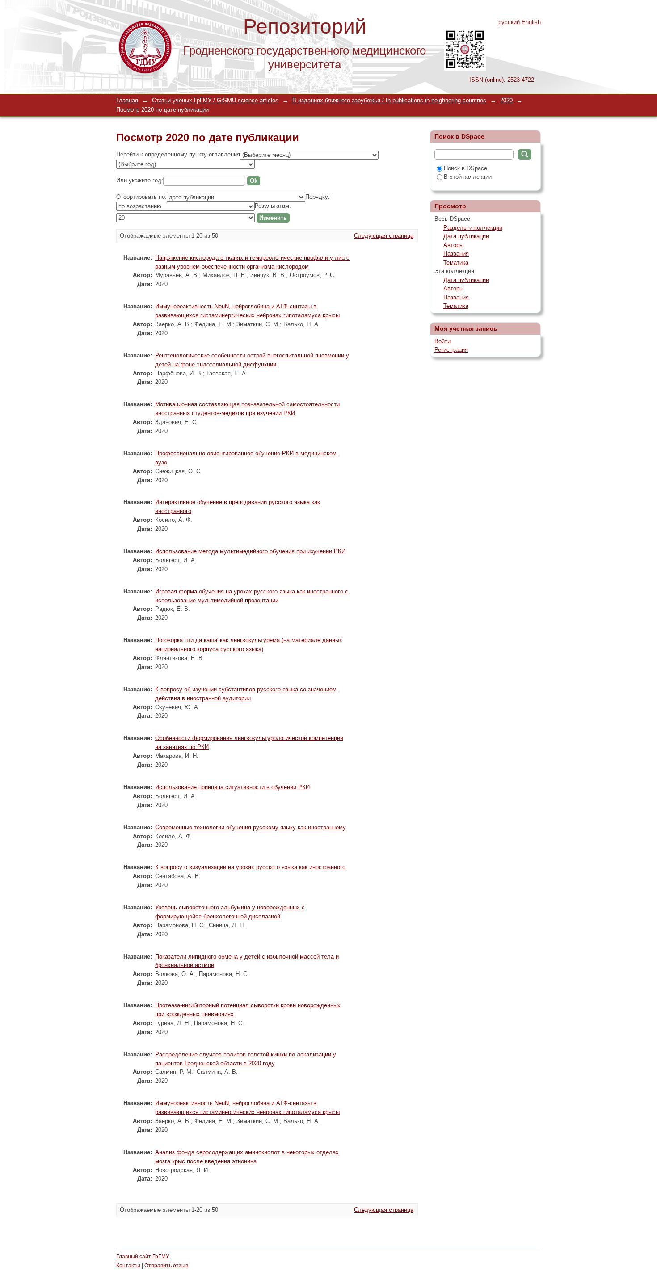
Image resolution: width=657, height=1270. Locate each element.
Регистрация (451, 349)
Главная (127, 100)
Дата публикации (466, 236)
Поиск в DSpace (465, 168)
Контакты (128, 1265)
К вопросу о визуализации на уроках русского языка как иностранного (250, 867)
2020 (506, 100)
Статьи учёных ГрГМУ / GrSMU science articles (215, 100)
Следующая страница (383, 235)
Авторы (453, 245)
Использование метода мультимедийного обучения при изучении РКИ (250, 551)
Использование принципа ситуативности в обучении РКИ (232, 787)
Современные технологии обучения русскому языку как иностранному (250, 827)
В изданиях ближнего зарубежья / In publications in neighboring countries (389, 100)
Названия (456, 253)
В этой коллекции (468, 176)
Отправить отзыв (166, 1265)
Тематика (455, 262)
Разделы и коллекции (472, 227)
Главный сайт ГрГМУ (142, 1256)
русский (509, 22)
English (531, 22)
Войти (442, 341)
